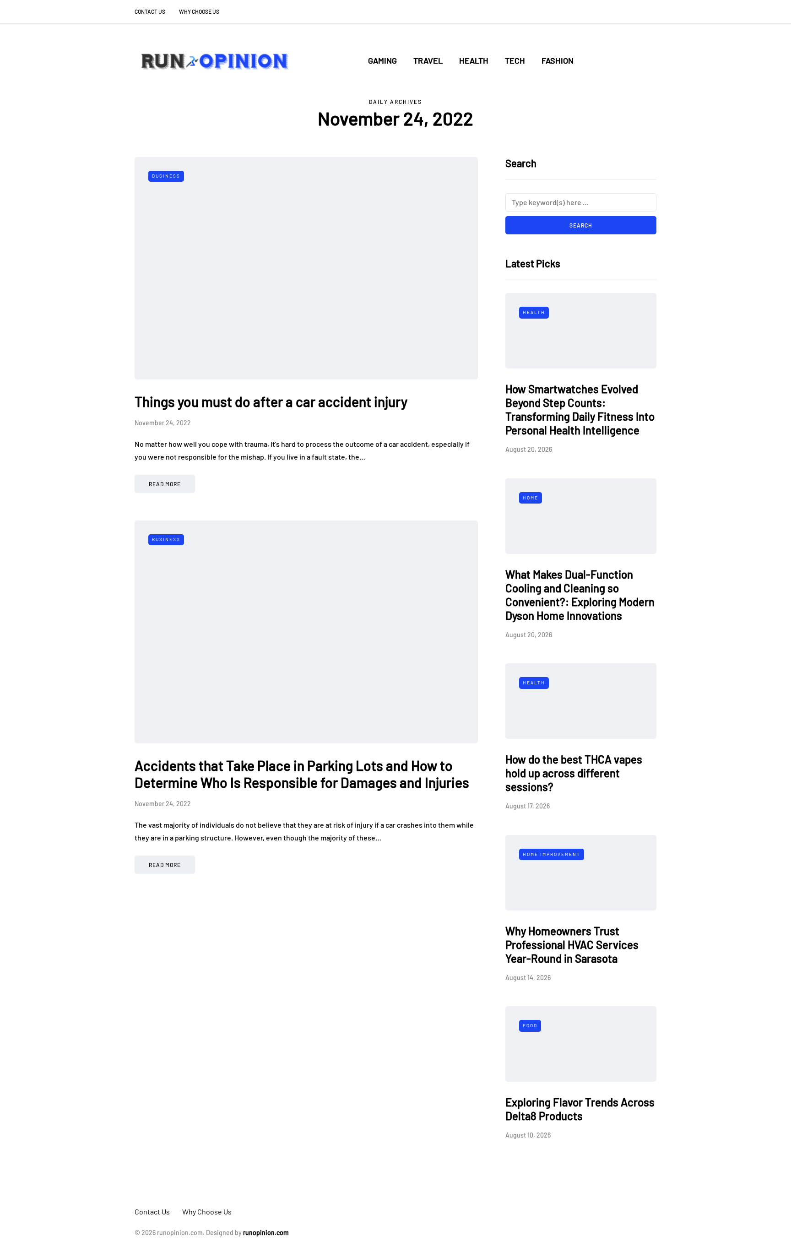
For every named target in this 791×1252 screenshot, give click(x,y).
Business (166, 176)
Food (530, 1025)
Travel (428, 60)
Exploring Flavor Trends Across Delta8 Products (580, 1108)
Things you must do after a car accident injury (271, 401)
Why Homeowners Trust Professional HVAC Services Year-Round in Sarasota (572, 944)
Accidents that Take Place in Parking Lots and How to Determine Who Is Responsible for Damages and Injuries (302, 774)
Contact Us (150, 11)
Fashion (558, 60)
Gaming (382, 60)
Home (530, 497)
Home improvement (551, 854)
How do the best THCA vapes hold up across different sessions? (573, 773)
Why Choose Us (199, 11)
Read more (165, 484)
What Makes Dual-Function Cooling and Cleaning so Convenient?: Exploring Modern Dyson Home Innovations (580, 595)
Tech (515, 60)
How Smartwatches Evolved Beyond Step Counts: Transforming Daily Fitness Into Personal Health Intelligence (580, 409)
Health (473, 60)
